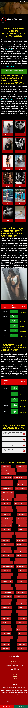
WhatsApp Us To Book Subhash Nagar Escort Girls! (14, 71)
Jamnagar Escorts (21, 611)
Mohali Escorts (22, 637)
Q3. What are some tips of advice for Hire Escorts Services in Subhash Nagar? (13, 444)
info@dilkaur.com (16, 661)
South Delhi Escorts (7, 522)
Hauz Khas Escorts (21, 518)
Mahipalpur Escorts (21, 466)
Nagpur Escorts (22, 644)
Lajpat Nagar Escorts (7, 510)
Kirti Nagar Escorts (7, 477)
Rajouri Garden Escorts (8, 492)
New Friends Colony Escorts (9, 473)
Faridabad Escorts (21, 540)
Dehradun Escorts (21, 588)
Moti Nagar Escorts (21, 555)
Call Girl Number (15, 681)
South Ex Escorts (6, 529)
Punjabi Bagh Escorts (20, 488)
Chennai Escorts (21, 648)
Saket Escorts (22, 525)
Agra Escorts (22, 570)
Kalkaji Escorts (22, 529)
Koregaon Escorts (21, 622)
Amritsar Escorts (6, 577)
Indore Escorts (22, 607)
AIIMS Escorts (6, 540)
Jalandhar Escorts (6, 611)
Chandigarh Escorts (21, 585)
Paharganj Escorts (21, 522)
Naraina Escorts (21, 484)
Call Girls (15, 672)
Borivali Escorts (6, 585)
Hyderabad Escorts (7, 607)
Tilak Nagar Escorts (7, 525)
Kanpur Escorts (6, 618)
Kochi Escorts (22, 618)
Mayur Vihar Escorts (7, 562)
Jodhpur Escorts (6, 614)
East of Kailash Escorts (8, 496)
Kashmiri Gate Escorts (7, 555)
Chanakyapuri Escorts (7, 533)
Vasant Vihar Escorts (20, 533)
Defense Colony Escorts (20, 503)
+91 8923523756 (7, 706)
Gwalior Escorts (22, 600)
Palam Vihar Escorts (7, 637)
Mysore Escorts (22, 640)
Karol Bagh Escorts (21, 507)
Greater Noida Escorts (20, 596)
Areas (15, 678)
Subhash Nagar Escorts (20, 562)
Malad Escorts (22, 633)
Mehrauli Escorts (6, 503)
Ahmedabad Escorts (7, 574)
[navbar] (3, 23)
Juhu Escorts (22, 614)
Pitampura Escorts (21, 544)
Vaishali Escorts (22, 470)
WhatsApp (21, 706)
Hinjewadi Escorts (21, 603)
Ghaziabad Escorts (21, 592)
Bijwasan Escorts (21, 548)
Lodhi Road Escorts (21, 559)
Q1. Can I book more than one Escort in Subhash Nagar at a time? (13, 433)
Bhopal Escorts (22, 581)
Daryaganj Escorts (7, 536)
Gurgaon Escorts (21, 514)
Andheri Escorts (21, 577)
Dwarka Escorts (6, 466)
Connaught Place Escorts (8, 470)
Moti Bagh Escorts (21, 496)
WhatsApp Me (14, 311)
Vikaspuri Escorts (6, 548)
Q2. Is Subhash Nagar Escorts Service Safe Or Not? (13, 438)
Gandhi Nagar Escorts (7, 592)
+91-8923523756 (15, 659)
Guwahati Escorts (6, 600)
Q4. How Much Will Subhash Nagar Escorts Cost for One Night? (13, 450)
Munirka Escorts (6, 514)
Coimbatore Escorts (7, 588)
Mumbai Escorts (6, 570)
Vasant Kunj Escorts (7, 518)
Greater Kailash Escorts (20, 499)
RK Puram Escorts (7, 499)
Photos (15, 676)
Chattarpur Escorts (21, 536)
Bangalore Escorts (21, 566)
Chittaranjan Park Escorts (19, 477)
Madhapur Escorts (21, 629)
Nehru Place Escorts (7, 481)
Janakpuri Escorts (6, 507)
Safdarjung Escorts (7, 551)
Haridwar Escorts (6, 603)
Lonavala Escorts (6, 626)
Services (15, 674)
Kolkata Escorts (6, 622)
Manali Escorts (6, 640)
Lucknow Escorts (21, 626)
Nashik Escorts (6, 644)
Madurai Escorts (6, 633)
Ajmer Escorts (22, 574)
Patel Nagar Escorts (7, 488)
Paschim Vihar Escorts (20, 551)
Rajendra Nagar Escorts (8, 566)
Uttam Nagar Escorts (7, 484)
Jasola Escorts (6, 559)
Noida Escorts (6, 648)
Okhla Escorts (22, 481)
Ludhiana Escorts (6, 629)
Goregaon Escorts (7, 596)
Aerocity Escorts (21, 510)
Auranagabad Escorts (7, 581)
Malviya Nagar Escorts (7, 544)
